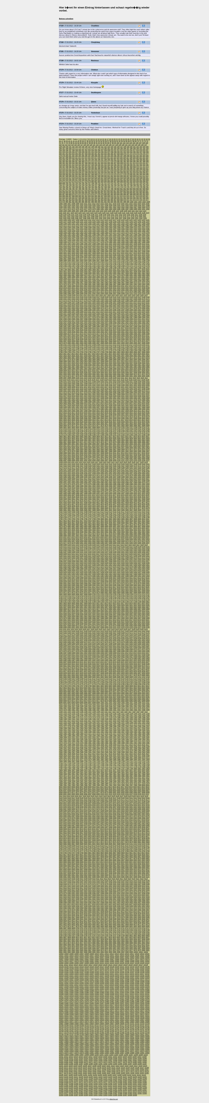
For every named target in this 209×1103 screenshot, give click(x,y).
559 (63, 174)
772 (118, 187)
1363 (81, 233)
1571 (123, 249)
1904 (135, 277)
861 (134, 192)
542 (99, 172)
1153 (120, 214)
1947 (131, 280)
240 (118, 152)
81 (74, 143)
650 (86, 180)
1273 (73, 225)
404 (105, 163)
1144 (84, 214)
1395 (123, 235)
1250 (69, 224)
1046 (139, 205)
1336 (61, 231)
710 (99, 183)
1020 (123, 203)
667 (140, 180)
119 (87, 145)
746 (124, 185)
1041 (119, 205)
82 (76, 143)
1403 (65, 236)
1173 (112, 216)
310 (73, 158)
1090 (139, 209)
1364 (86, 233)
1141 (73, 214)
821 (95, 191)
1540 (86, 247)
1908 (61, 279)
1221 (131, 220)
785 (70, 189)
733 (83, 185)
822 (98, 191)
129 (119, 145)
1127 (108, 213)
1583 (81, 251)
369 (83, 161)
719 (127, 183)
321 (108, 158)
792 (92, 189)
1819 (147, 269)
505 (70, 170)
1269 (147, 224)
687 (115, 181)
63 (122, 141)
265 (108, 154)
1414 (110, 236)
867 (63, 194)
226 (73, 152)
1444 (143, 238)
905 (95, 196)
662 (124, 180)
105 (133, 143)
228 (79, 152)
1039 (110, 205)
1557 (65, 249)
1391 (106, 235)
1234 (94, 222)
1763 (98, 266)
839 (63, 192)
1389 (98, 235)
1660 (127, 257)
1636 (119, 255)
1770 (127, 266)
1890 (77, 277)
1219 (123, 220)
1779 (73, 268)
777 (134, 187)
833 (134, 191)
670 (60, 181)
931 (89, 198)
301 (134, 156)
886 (124, 194)
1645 (65, 257)
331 (140, 158)
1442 (135, 238)
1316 (69, 229)
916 (131, 196)
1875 (106, 275)
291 (102, 156)
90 (94, 143)
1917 (98, 279)
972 (131, 200)
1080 (98, 209)
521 (121, 170)
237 (108, 152)
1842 (61, 273)
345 (95, 159)
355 (128, 159)
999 (128, 202)
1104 (105, 211)
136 (142, 145)
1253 (81, 224)
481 (83, 169)
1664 (143, 257)
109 (146, 143)
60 (115, 141)
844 (79, 192)
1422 (143, 236)
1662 (135, 257)
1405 (73, 236)
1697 (98, 260)
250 (60, 154)
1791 (123, 268)
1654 (102, 257)
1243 (131, 222)
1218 (118, 220)
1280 (102, 225)
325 (121, 158)
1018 (114, 203)
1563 (90, 249)
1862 (143, 273)
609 (134, 176)
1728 (135, 262)
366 (73, 161)
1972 (143, 282)
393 (70, 163)
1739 (90, 264)
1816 (135, 269)
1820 (61, 271)
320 (105, 158)
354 (124, 159)
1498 (94, 244)
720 (131, 183)
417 (147, 163)
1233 (90, 222)
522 (124, 170)
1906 (143, 277)
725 (147, 183)
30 (137, 139)
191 (140, 148)
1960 (94, 282)
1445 (147, 238)
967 (115, 200)
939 (115, 198)
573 (108, 174)
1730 (143, 262)
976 (144, 200)
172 (79, 148)
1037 (102, 205)
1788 (110, 268)
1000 (131, 202)
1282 (110, 225)
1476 (94, 242)
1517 (81, 246)
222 (60, 152)
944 (131, 198)
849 (95, 192)
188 (131, 148)
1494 (77, 244)
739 (102, 185)
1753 (147, 264)
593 (83, 176)
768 (105, 187)
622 (86, 178)
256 (79, 154)
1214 (102, 220)
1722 (110, 262)
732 (79, 185)
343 (89, 159)
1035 (94, 205)
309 (70, 158)
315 (89, 158)
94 (103, 143)
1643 (147, 255)
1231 (81, 222)
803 (128, 189)
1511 (147, 244)
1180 (140, 216)
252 (66, 154)
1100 (89, 211)
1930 (61, 280)
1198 (124, 218)
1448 (69, 240)
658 (111, 180)
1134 (135, 213)
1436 (110, 238)
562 (73, 174)
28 (133, 139)
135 (139, 145)
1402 (61, 236)
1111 (133, 211)
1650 (86, 257)
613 (147, 176)
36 (60, 141)
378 (111, 161)
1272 (69, 225)
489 (108, 169)
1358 (61, 233)
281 (70, 156)
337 (70, 159)
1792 (127, 268)
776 (131, 187)
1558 (69, 249)
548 (118, 172)
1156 (132, 214)
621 (83, 178)
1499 (98, 244)
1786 (102, 268)
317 (95, 158)
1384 (77, 235)
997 (121, 202)
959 (89, 200)
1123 (92, 213)
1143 (80, 214)
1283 (114, 225)
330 (137, 158)
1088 (131, 209)
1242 (127, 222)
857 (121, 192)
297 (121, 156)
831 (127, 191)
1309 (131, 227)
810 (60, 191)
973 (134, 200)
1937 (90, 280)
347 (102, 159)
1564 (94, 249)
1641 (139, 255)
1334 (143, 229)
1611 (106, 253)
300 (131, 156)
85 (83, 143)
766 (99, 187)
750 (137, 185)
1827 (90, 271)
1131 (123, 213)
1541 (90, 247)
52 (97, 141)
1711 (65, 262)
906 (99, 196)
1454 (94, 240)
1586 (94, 251)
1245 (139, 222)
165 (147, 147)
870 (73, 194)
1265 (131, 224)
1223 (139, 220)
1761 (90, 266)
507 (76, 170)
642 (60, 180)
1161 (65, 216)
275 (140, 154)
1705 (131, 260)
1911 (73, 279)
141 (70, 147)
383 (128, 161)
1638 (127, 255)
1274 (77, 225)
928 (79, 198)
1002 (140, 202)
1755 (65, 266)
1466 (143, 240)
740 (105, 185)
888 (131, 194)
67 (131, 141)
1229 (73, 222)
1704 (127, 260)
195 (63, 150)
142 (73, 147)
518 (111, 170)
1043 (127, 205)
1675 (98, 258)
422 (73, 165)
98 (113, 143)
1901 (123, 277)
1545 (106, 247)
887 (128, 194)
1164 (76, 216)
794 (99, 189)
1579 (65, 251)
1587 (98, 251)
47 (85, 141)
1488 (143, 242)
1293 (65, 227)
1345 (98, 231)
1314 (61, 229)
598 (99, 176)
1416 (118, 236)
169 (70, 148)
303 (140, 156)
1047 (143, 205)
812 (66, 191)
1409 (90, 236)
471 (140, 167)
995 (115, 202)
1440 (127, 238)
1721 (106, 262)
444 (144, 165)
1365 (90, 233)
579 (128, 174)
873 (83, 194)
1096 (73, 211)
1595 (131, 251)
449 (70, 167)
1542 (94, 247)
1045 (135, 205)
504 (66, 170)
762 (86, 187)
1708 (143, 260)
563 (76, 174)
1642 (143, 255)
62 (120, 141)
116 (78, 145)
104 (130, 143)
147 (89, 147)
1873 (98, 275)
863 (140, 192)
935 (102, 198)
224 (66, 152)
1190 (92, 218)
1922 (118, 279)
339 (76, 159)
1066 (131, 207)
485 (95, 169)
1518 (86, 246)
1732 (61, 264)
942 (124, 198)
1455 (98, 240)
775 (128, 187)
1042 (123, 205)
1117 (68, 213)
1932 (69, 280)
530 (60, 172)
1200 (132, 218)
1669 (73, 258)
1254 (86, 224)
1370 (110, 233)
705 (83, 183)
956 (79, 200)
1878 (119, 275)
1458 (110, 240)
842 (73, 192)
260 (92, 154)
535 (76, 172)
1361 (73, 233)
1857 (123, 273)
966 (111, 200)
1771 (131, 266)
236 (105, 152)
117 (81, 145)
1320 (86, 229)
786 (73, 189)
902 (86, 196)
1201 (136, 218)
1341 (81, 231)
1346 (102, 231)
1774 (143, 266)
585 (147, 174)
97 (110, 143)
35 (149, 139)
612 (143, 176)
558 (60, 174)
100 (117, 143)
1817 (139, 269)
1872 (94, 275)
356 (131, 159)
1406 (77, 236)
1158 (140, 214)
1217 (114, 220)
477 (70, 169)
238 (111, 152)
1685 (139, 258)
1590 (110, 251)
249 (147, 152)
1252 (77, 224)
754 (60, 187)
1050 (65, 207)
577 (121, 174)
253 (70, 154)
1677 (106, 258)
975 (140, 200)
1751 (139, 264)
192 (144, 148)
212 (118, 150)
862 (137, 192)
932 (92, 198)
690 (124, 181)
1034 (90, 205)
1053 (77, 207)
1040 (114, 205)
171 (76, 148)
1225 (147, 220)
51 (94, 141)
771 (115, 187)
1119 (76, 213)
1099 (86, 211)
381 (121, 161)
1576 (143, 249)
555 (140, 172)
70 (138, 141)
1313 (147, 227)
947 (140, 198)
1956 (77, 282)
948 (144, 198)
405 (108, 163)
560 (66, 174)
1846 (77, 273)
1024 (139, 203)
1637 (123, 255)
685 (108, 181)
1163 (73, 216)
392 (66, 163)
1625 (73, 255)
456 (92, 167)
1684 (135, 258)
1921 (114, 279)
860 (131, 192)
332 (143, 158)
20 (115, 139)
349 (108, 159)
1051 (69, 207)
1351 (123, 231)
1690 (69, 260)
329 (134, 158)
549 (121, 172)
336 (66, 159)
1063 (119, 207)
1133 (131, 213)
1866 (69, 275)
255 (76, 154)
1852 (102, 273)
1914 (85, 279)
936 (105, 198)
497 (134, 169)
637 (134, 178)
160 (131, 147)
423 (76, 165)
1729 (139, 262)
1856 (119, 273)
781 (147, 187)
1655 (106, 257)
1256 (94, 224)
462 (111, 167)
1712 (69, 262)
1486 (135, 242)
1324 (102, 229)
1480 (110, 242)
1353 (131, 231)
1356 (143, 231)
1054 (81, 207)
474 (60, 169)
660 (118, 180)
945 (134, 198)
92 (99, 143)
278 (60, 156)
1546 (110, 247)
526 (137, 170)
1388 (94, 235)
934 (99, 198)
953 (70, 200)
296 (118, 156)
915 (127, 196)
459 (102, 167)
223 (63, 152)
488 (105, 169)
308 (66, 158)
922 (60, 198)
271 (128, 154)
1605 (81, 253)
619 (76, 178)
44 (78, 141)
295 (115, 156)
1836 (127, 271)
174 (86, 148)
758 (73, 187)
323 (115, 158)
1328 (119, 229)
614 (60, 178)
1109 (125, 211)
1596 (135, 251)
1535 (65, 247)
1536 (69, 247)
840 (66, 192)
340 (79, 159)
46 (83, 141)
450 (73, 167)
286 (86, 156)
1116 (64, 213)
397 (83, 163)
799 (115, 189)
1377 (139, 233)
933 (95, 198)
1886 (61, 277)
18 (110, 139)
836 (143, 191)
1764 (102, 266)
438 (124, 165)
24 (124, 139)
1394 (119, 235)
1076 (81, 209)
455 (89, 167)
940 (118, 198)
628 (105, 178)
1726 (127, 262)
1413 (106, 236)
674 (73, 181)
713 (108, 183)
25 (126, 139)
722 (137, 183)
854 (111, 192)
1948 (135, 280)
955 (76, 200)
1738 (86, 264)
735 (89, 185)
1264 (127, 224)
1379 (147, 233)
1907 (147, 277)
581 (134, 174)
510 (86, 170)
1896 (102, 277)
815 (76, 191)
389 (147, 161)
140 (66, 147)
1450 (77, 240)
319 (102, 158)
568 (92, 174)
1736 (77, 264)
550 (124, 172)
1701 (114, 260)
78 (67, 143)
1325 (106, 229)
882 (111, 194)
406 (111, 163)
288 (92, 156)
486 (99, 169)
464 (118, 167)
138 (60, 147)
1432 (94, 238)
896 (66, 196)
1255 (90, 224)
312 (79, 158)
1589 (106, 251)
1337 (65, 231)
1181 (144, 216)
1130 (119, 213)
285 (83, 156)
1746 (119, 264)
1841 (147, 271)
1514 (69, 246)
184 (118, 148)
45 (81, 141)
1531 (139, 246)
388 (144, 161)
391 (63, 163)
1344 (94, 231)
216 (131, 150)
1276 (86, 225)
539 (89, 172)
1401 (147, 235)
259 (89, 154)
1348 (110, 231)
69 (136, 141)
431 (102, 165)
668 (144, 180)
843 (76, 192)
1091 (143, 209)
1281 (106, 225)
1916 (94, 279)
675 (76, 181)
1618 (135, 253)
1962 (102, 282)
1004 (148, 202)
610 (137, 176)
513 (95, 170)
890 (137, 194)
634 (124, 178)
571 (102, 174)
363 (63, 161)
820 (92, 191)
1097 (77, 211)
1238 (110, 222)
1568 (110, 249)
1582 (77, 251)
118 (84, 145)
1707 (139, 260)
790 (86, 189)
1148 (100, 214)
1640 (135, 255)
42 (74, 141)
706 (86, 183)
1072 (65, 209)
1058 (98, 207)
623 (89, 178)
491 (115, 169)
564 (79, 174)
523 (127, 170)
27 (131, 139)
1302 (102, 227)
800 (118, 189)
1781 (81, 268)
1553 (139, 247)
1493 (73, 244)
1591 (114, 251)
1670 (77, 258)
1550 (127, 247)
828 (118, 191)
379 (115, 161)
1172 (108, 216)
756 (66, 187)
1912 (77, 279)
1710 (61, 262)
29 (135, 139)
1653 (98, 257)
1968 (127, 282)
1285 (123, 225)
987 (89, 202)
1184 (69, 218)
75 (60, 143)
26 (128, 139)
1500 (102, 244)
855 (115, 192)
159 (128, 147)
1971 (139, 282)
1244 (135, 222)
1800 (69, 269)
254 (73, 154)
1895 (98, 277)
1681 (123, 258)
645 (70, 180)
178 (99, 148)
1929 (147, 279)
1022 (131, 203)
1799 (65, 269)
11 (94, 139)
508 (79, 170)
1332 (135, 229)
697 (147, 181)
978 (60, 202)
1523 (106, 246)
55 (103, 141)
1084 (114, 209)
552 (131, 172)
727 (63, 185)
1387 (90, 235)
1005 (61, 203)
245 (134, 152)
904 (92, 196)
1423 (147, 236)
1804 (86, 269)
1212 (94, 220)
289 (95, 156)
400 (92, 163)
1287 (131, 225)
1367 (98, 233)
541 (95, 172)
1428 (77, 238)
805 (134, 189)
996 (118, 202)
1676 (102, 258)
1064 (123, 207)
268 (118, 154)
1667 (65, 258)
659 (115, 180)
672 (66, 181)
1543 (98, 247)
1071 (61, 209)
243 (128, 152)
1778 (69, 268)
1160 (61, 216)
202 (86, 150)
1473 (81, 242)
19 (112, 139)
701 (70, 183)
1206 (69, 220)
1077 (86, 209)
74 (147, 141)
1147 (96, 214)
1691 (73, 260)
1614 (118, 253)
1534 (61, 247)
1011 (85, 203)
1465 (139, 240)
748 (131, 185)
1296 (77, 227)
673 (70, 181)
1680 (119, 258)
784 (66, 189)
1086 (123, 209)
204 (92, 150)
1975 (65, 284)
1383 (73, 235)
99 (115, 143)
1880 (127, 275)
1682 (127, 258)
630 (111, 178)
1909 (65, 279)
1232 (86, 222)
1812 (118, 269)
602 (111, 176)
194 (60, 150)
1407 (81, 236)
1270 (61, 225)
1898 (110, 277)
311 (76, 158)
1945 (123, 280)
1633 (106, 255)
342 (86, 159)
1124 (96, 213)
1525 (114, 246)
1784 (94, 268)
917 (134, 196)
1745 (114, 264)
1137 (147, 213)
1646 (69, 257)
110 (60, 145)
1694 (86, 260)
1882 (135, 275)
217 (134, 150)
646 (73, 180)
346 (99, 159)
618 (73, 178)
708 (92, 183)
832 (131, 191)
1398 (135, 235)
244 (131, 152)
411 (128, 163)
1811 (114, 269)
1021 (127, 203)
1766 (110, 266)
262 (99, 154)
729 (70, 185)
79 (69, 143)
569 (95, 174)
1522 (102, 246)
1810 (110, 269)
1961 (98, 282)
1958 (86, 282)
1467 (147, 240)
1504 (119, 244)
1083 (110, 209)
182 (111, 148)
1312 (143, 227)
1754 (61, 266)
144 (79, 147)
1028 (65, 205)
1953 (65, 282)
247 (140, 152)
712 (105, 183)
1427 (73, 238)
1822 (69, 271)
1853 (106, 273)
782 (60, 189)
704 (79, 183)
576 (118, 174)
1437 (114, 238)
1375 (131, 233)
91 (97, 143)
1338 (69, 231)
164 (144, 147)
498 (137, 169)
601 (108, 176)
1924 (127, 279)
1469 (65, 242)
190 (137, 148)
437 (121, 165)
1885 (147, 275)
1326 (110, 229)
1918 (102, 279)
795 (102, 189)
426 (86, 165)
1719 (98, 262)
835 (140, 191)
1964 (110, 282)
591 (76, 176)
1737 (81, 264)
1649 (81, 257)
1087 (127, 209)
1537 (73, 247)
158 (124, 147)
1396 (127, 235)
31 (140, 139)
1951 (147, 280)
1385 (81, 235)
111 (63, 145)
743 (115, 185)
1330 (127, 229)
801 (121, 189)
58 (110, 141)
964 (105, 200)
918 (137, 196)
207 (102, 150)
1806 (94, 269)
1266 (135, 224)
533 (70, 172)
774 (124, 187)
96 (108, 143)
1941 (106, 280)
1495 (81, 244)
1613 (114, 253)
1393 (114, 235)
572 (105, 174)
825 (108, 191)
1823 (73, 271)
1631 (98, 255)
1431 (90, 238)
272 (131, 154)
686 (111, 181)
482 (86, 169)
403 (102, 163)
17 (108, 139)
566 (86, 174)
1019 (118, 203)
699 (63, 183)
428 (92, 165)
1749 (131, 264)
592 (79, 176)
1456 (102, 240)
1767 (114, 266)
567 (89, 174)
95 (106, 143)
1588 (102, 251)
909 (108, 196)
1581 (73, 251)
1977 (73, 284)
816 (79, 191)
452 (79, 167)
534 (73, 172)
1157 (136, 214)
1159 (144, 214)
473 (147, 167)
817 (82, 191)
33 (144, 139)
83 (78, 143)
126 (110, 145)
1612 (110, 253)
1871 (90, 275)
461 (108, 167)
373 (95, 161)
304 (144, 156)
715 (115, 183)
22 (119, 139)
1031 (77, 205)
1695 (90, 260)
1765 (106, 266)
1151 (112, 214)
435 (115, 165)
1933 (73, 280)
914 (124, 196)
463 (115, 167)
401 (95, 163)
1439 (123, 238)
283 (76, 156)
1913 (81, 279)
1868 (77, 275)
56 (106, 141)
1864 (61, 275)
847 (89, 192)
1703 (123, 260)
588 (66, 176)
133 (132, 145)
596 (92, 176)
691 (128, 181)
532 (66, 172)
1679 (114, 258)
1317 (73, 229)
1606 (86, 253)
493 (121, 169)
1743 (106, 264)
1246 (143, 222)
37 (62, 141)
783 (63, 189)
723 (140, 183)
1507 (131, 244)
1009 (77, 203)
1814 (127, 269)
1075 (77, 209)
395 (76, 163)
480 (79, 169)
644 (66, 180)
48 (87, 141)
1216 (110, 220)
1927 (139, 279)
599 (102, 176)
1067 (135, 207)
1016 (106, 203)
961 (95, 200)
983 (76, 202)
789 (83, 189)
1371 (114, 233)
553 (134, 172)
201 (83, 150)
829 (121, 191)
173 (83, 148)
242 (124, 152)
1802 (77, 269)
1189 (88, 218)
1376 (135, 233)
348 (105, 159)
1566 (102, 249)
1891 (81, 277)
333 (147, 158)
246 (137, 152)
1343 (90, 231)
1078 (90, 209)
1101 (93, 211)
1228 (69, 222)
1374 (127, 233)
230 (86, 152)
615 (63, 178)
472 (144, 167)
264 (105, 154)
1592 (119, 251)
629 (108, 178)
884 (118, 194)
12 (96, 139)
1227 (65, 222)
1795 (139, 268)
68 (133, 141)
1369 (106, 233)
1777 (65, 268)
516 (105, 170)
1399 (139, 235)
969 (121, 200)
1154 (124, 214)
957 (83, 200)
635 (128, 178)
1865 (65, 275)
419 (63, 165)
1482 (119, 242)
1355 (139, 231)
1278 (94, 225)
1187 (80, 218)
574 (111, 174)
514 (98, 170)
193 (147, 148)
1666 (61, 258)
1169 (96, 216)
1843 (65, 273)
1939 (98, 280)
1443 (139, 238)
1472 (77, 242)
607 (128, 176)
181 (108, 148)
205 (95, 150)
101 (121, 143)
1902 (127, 277)
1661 (131, 257)
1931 (65, 280)
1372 (119, 233)
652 (92, 180)
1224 (143, 220)
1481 (114, 242)
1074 (73, 209)
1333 (139, 229)
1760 (86, 266)
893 (147, 194)
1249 (65, 224)
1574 (135, 249)
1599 (147, 251)
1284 (119, 225)
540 (92, 172)
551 (128, 172)
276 (144, 154)
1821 (65, 271)
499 (140, 169)
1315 (65, 229)
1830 (102, 271)
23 (121, 139)
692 (131, 181)
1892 (86, 277)
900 (79, 196)
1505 (123, 244)
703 (76, 183)
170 (73, 148)
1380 (61, 235)
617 (70, 178)
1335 (147, 229)
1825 (81, 271)
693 (134, 181)
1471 (73, 242)
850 (99, 192)
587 (63, 176)
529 (147, 170)
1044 (131, 205)
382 (124, 161)
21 (117, 139)
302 (137, 156)
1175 (120, 216)
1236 (102, 222)
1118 (72, 213)
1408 (86, 236)
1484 (127, 242)
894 (60, 196)
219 (140, 150)
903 (89, 196)
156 (118, 147)
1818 (143, 269)
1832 (110, 271)
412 (131, 163)
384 (131, 161)
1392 (110, 235)
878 (99, 194)
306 (60, 158)
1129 (116, 213)
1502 (110, 244)
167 (63, 148)
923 (63, 198)
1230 (77, 222)
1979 (81, 284)
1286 (127, 225)
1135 (139, 213)
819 (89, 191)
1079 (94, 209)
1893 (90, 277)
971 (128, 200)
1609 (98, 253)
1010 (81, 203)
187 (128, 148)
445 (147, 165)
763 (89, 187)
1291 (147, 225)
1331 (131, 229)
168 (66, 148)
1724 (118, 262)
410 (124, 163)
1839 (139, 271)
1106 (113, 211)
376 (105, 161)
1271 (65, 225)
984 (79, 202)
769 (108, 187)
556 (144, 172)
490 (111, 169)
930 (86, 198)
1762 (94, 266)
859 (128, 192)
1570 (119, 249)
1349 (114, 231)
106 (137, 143)
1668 (69, 258)
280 (66, 156)
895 (63, 196)
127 (113, 145)
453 (83, 167)
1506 (127, 244)
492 (118, 169)
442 (137, 165)
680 (92, 181)
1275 (81, 225)
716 (118, 183)
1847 (81, 273)
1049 (61, 207)
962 (99, 200)
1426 (69, 238)
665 (134, 180)
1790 (119, 268)
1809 (106, 269)
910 (111, 196)
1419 (131, 236)
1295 (73, 227)
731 (76, 185)
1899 (114, 277)
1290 (143, 225)
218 (137, 150)
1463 (131, 240)
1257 (98, 224)
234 (99, 152)
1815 (131, 269)
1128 (112, 213)
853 (108, 192)
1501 (106, 244)
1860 (135, 273)
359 (140, 159)
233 (95, 152)
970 (124, 200)
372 (92, 161)
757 (70, 187)
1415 (114, 236)
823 (102, 191)
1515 (73, 246)
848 (92, 192)
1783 (90, 268)
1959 (90, 282)
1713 (73, 262)
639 (140, 178)
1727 (131, 262)
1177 (128, 216)
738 (99, 185)
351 (115, 159)
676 (79, 181)
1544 (102, 247)
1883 (139, 275)
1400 (143, 235)
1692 (77, 260)
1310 (135, 227)
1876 (110, 275)
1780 (77, 268)
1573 (131, 249)
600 (105, 176)
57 (108, 141)
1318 (77, 229)
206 (99, 150)
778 (137, 187)
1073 (69, 209)
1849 (90, 273)
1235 (98, 222)
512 (92, 170)
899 (76, 196)
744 (118, 185)
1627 (81, 255)
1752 (143, 264)
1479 (106, 242)
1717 (89, 262)
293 (108, 156)
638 (137, 178)
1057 (94, 207)
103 (127, 143)
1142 (76, 214)
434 (111, 165)
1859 (131, 273)
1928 (143, 279)
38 (64, 141)
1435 (106, 238)
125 (107, 145)
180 (105, 148)
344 (92, 159)
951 (63, 200)
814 (73, 191)
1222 (135, 220)
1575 (139, 249)
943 (128, 198)
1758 (77, 266)
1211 (89, 220)
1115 (60, 213)
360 (144, 159)
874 (86, 194)
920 (143, 196)
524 (131, 170)
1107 (117, 211)
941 (121, 198)
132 (129, 145)
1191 (96, 218)
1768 (119, 266)
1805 (90, 269)
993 (108, 202)
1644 (61, 257)
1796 (143, 268)
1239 (114, 222)
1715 (81, 262)
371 (89, 161)
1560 (77, 249)
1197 (120, 218)
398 (86, 163)
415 (140, 163)
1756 (69, 266)
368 (79, 161)
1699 (106, 260)
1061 (110, 207)
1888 (69, 277)
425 (83, 165)
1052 (73, 207)
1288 (135, 225)
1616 (127, 253)
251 (63, 154)
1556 (61, 249)
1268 (143, 224)
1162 (69, 216)
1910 (69, 279)
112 (66, 145)
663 (128, 180)
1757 (73, 266)
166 (60, 148)
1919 (106, 279)
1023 (135, 203)
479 (76, 169)
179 (102, 148)
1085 (119, 209)
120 (91, 145)
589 (70, 176)
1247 (147, 222)
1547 (114, 247)
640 (144, 178)
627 (102, 178)
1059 (102, 207)
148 (92, 147)
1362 (77, 233)
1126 (104, 213)
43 (76, 141)
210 (111, 150)
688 (118, 181)
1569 (114, 249)
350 (111, 159)
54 (101, 141)
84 (81, 143)
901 (83, 196)
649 (83, 180)
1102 (97, 211)
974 (137, 200)
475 (63, 169)
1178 (132, 216)
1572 (127, 249)
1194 (108, 218)
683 (102, 181)
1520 (94, 246)
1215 (106, 220)
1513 (65, 246)
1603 (73, 253)
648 (79, 180)
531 (63, 172)
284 (79, 156)
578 (124, 174)
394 (73, 163)
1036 (98, 205)
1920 (110, 279)
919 (140, 196)
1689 (65, 260)
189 (134, 148)
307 (63, 158)
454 (86, 167)
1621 (147, 253)
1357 (147, 231)
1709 (147, 260)
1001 (136, 202)
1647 (73, 257)
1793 (131, 268)
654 (99, 180)
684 (105, 181)
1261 (114, 224)
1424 (61, 238)
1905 (139, 277)
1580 (69, 251)
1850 (94, 273)
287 (89, 156)
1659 (123, 257)
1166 (84, 216)
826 (111, 191)
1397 (131, 235)
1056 (90, 207)
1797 (147, 268)
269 (121, 154)
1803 (81, 269)
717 (121, 183)
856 (118, 192)
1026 (147, 203)
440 (131, 165)
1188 (84, 218)
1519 (90, 246)
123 (100, 145)
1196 (116, 218)
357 (134, 159)
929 (83, 198)
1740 (94, 264)
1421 (139, 236)
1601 (65, 253)
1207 (73, 220)
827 (115, 191)
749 (134, 185)
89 (92, 143)
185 (121, 148)
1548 (119, 247)
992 (105, 202)
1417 (123, 236)
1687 (147, 258)
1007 (69, 203)
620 (79, 178)
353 (121, 159)
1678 (110, 258)
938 (111, 198)
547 (115, 172)
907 (102, 196)
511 (89, 170)
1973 (147, 282)
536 (79, 172)
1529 (131, 246)
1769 (123, 266)
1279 (98, 225)
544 (105, 172)
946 (137, 198)
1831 (106, 271)
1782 (86, 268)
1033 (86, 205)
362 (60, 161)
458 (99, 167)
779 (140, 187)
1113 (140, 211)
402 (99, 163)
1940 (102, 280)
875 (89, 194)
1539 (81, 247)
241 (121, 152)
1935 (81, 280)
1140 (69, 214)
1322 (94, 229)
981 (70, 202)
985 (83, 202)
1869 (81, 275)
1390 (102, 235)
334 (60, 159)
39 (67, 141)
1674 (94, 258)
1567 (106, 249)
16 (105, 139)
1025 (143, 203)
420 (66, 165)
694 (137, 181)
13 (98, 139)
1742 (102, 264)
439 (128, 165)
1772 (135, 266)
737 (95, 185)
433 (108, 165)
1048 (147, 205)
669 (147, 180)
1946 (127, 280)
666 (137, 180)
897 (70, 196)
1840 (143, 271)
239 (115, 152)
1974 (61, 284)
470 (137, 167)
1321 (90, 229)
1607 (90, 253)
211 (115, 150)
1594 (127, 251)
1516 (77, 246)
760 (79, 187)
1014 (98, 203)
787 (76, 189)
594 (86, 176)
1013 (94, 203)
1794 (135, 268)
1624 (69, 255)
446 (60, 167)
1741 (98, 264)
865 (147, 192)
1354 (135, 231)
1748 (127, 264)
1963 (106, 282)
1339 (73, 231)
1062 (114, 207)
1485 (131, 242)
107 (140, 143)
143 (76, 147)
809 (147, 189)
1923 (123, 279)
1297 (81, 227)
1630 (94, 255)
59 (113, 141)
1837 (131, 271)
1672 (86, 258)
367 (76, 161)
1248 (61, 224)
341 (83, 159)
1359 (65, 233)
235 (102, 152)
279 (63, 156)
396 (79, 163)
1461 (123, 240)
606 (124, 176)
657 (108, 180)
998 (124, 202)
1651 (90, 257)
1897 (106, 277)
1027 (61, 205)
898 (73, 196)
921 (147, 196)
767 (102, 187)
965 (108, 200)
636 (131, 178)
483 (89, 169)
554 (137, 172)
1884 (143, 275)
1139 (65, 214)
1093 (61, 211)
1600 (61, 253)
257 (83, 154)
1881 (131, 275)
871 (76, 194)
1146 (92, 214)
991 (102, 202)
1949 (139, 280)
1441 (131, 238)
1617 (131, 253)
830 (124, 191)
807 (140, 189)
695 (140, 181)
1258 (102, 224)
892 (144, 194)
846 (86, 192)
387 (140, 161)
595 (89, 176)
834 (137, 191)
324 (118, 158)
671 (63, 181)
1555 (147, 247)
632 (118, 178)
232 (92, 152)
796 (105, 189)
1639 (131, 255)
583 (140, 174)
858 (124, 192)
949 (147, 198)
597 (95, 176)
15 (103, 139)
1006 (65, 203)
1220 (127, 220)
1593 (123, 251)
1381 (65, 235)
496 (131, 169)
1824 (77, 271)
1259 (106, 224)
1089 (135, 209)
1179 (136, 216)
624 (92, 178)
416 (143, 163)
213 (121, 150)
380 (118, 161)
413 (134, 163)
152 (105, 147)
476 (66, 169)
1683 (131, 258)
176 (92, 148)
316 (92, 158)
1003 (144, 202)
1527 (123, 246)
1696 (94, 260)
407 (115, 163)
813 (70, 191)
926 (73, 198)
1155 (128, 214)
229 (83, 152)
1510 (143, 244)
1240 (119, 222)
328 (131, 158)
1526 (119, 246)
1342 (86, 231)
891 (140, 194)
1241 (123, 222)
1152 (116, 214)
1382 (69, 235)
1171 (104, 216)
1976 (69, 284)
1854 (110, 273)
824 (105, 191)
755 (63, 187)
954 (73, 200)
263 (102, 154)
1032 (81, 205)
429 (95, 165)
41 (71, 141)
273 (134, 154)
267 (115, 154)
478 (73, 169)
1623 (65, 255)
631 (115, 178)
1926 (135, 279)
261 (95, 154)
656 (105, 180)
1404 (69, 236)
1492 (69, 244)
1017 (110, 203)
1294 (69, 227)
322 (111, 158)
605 (121, 176)
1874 (102, 275)
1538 (77, 247)
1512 (61, 246)
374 (99, 161)
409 (121, 163)
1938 (94, 280)
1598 (143, 251)
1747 (123, 264)
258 (86, 154)
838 (60, 192)
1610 (102, 253)
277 (147, 154)
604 (118, 176)
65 (126, 141)
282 (73, 156)
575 (115, 174)
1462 (127, 240)
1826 (86, 271)
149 (95, 147)
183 (115, 148)
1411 (98, 236)
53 (99, 141)
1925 (131, 279)
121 (94, 145)
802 (124, 189)
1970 (135, 282)
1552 (135, 247)
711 (102, 183)
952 (66, 200)
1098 (81, 211)
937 (108, 198)
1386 (86, 235)
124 (103, 145)
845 (83, 192)
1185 (73, 218)
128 (116, 145)
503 (63, 170)
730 (73, 185)
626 (99, 178)
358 (137, 159)
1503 (114, 244)
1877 (114, 275)
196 (66, 150)
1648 (77, 257)
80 (71, 143)
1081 (102, 209)
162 (137, 147)
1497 (90, 244)
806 (137, 189)
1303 (106, 227)
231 (89, 152)
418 (60, 165)
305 (147, 156)
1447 (65, 240)
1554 (143, 247)
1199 (128, 218)
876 (92, 194)
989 (95, 202)
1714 (77, 262)
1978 (77, 284)
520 (118, 170)
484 (92, 169)
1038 (106, 205)
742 (111, 185)
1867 (73, 275)
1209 (81, 220)
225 (70, 152)
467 (128, 167)
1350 (119, 231)
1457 (106, 240)
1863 (147, 273)
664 (131, 180)
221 (147, 150)
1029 (69, 205)
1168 (92, 216)
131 (126, 145)
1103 (101, 211)
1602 (69, 253)
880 (105, 194)
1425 (65, 238)
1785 (98, 268)
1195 (112, 218)
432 (105, 165)
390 (60, 163)
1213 (98, 220)
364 (66, 161)
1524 (110, 246)
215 (127, 150)
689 (121, 181)
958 (86, 200)
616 (66, 178)
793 (95, 189)
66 (129, 141)
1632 (102, 255)
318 (98, 158)
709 (95, 183)
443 (140, 165)
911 (115, 196)
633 (121, 178)
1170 (100, 216)
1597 (139, 251)
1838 (135, 271)
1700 (110, 260)
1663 (139, 257)
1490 (61, 244)
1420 (135, 236)
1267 (139, 224)
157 (121, 147)
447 (63, 167)
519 (115, 170)
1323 (98, 229)
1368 (102, 233)
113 (69, 145)
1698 (102, 260)
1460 (119, 240)
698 (60, 183)
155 (115, 147)
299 (128, 156)
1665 (147, 257)
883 (115, 194)
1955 (73, 282)
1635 (114, 255)
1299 (90, 227)
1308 (127, 227)
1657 (114, 257)
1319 (81, 229)
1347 (106, 231)
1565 (98, 249)
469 (134, 167)
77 (64, 143)
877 (95, 194)
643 (63, 180)
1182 (61, 218)
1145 (88, 214)
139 (63, 147)
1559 (73, 249)
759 (76, 187)
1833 (114, 271)
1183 (65, 218)
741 (108, 185)
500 (144, 169)
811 (63, 191)
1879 (123, 275)
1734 (69, 264)
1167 (88, 216)
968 (118, 200)
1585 (90, 251)
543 (102, 172)
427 (89, 165)
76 (62, 143)
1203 (145, 218)
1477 (98, 242)
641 (147, 178)
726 (60, 185)
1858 (127, 273)
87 (87, 143)
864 (144, 192)
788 (79, 189)
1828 (94, 271)
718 (124, 183)
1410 (94, 236)
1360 (69, 233)
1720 (102, 262)
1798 (61, 269)
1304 (110, 227)
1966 (119, 282)
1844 (69, 273)
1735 (73, 264)
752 (144, 185)
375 (102, 161)
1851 (98, 273)
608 (131, 176)
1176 (124, 216)
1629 (90, 255)
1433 (98, 238)
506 (73, 170)
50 (92, 141)
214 (124, 150)
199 (76, 150)
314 (86, 158)
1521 (98, 246)
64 (124, 141)
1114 (144, 211)
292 (105, 156)
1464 (135, 240)
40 (69, 141)
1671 (81, 258)
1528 (127, 246)
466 (124, 167)
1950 (143, 280)
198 (73, 150)
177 (95, 148)
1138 (61, 214)
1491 (65, 244)
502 (60, 170)
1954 (69, 282)
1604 (77, 253)
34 (147, 139)
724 (143, 183)
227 (76, 152)
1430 (86, 238)
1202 (141, 218)
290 (99, 156)
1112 (137, 211)
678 (86, 181)
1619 (139, 253)
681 (95, 181)
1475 (90, 242)
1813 (123, 269)
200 (79, 150)
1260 (110, 224)
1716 (85, 262)
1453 (90, 240)
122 (97, 145)
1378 (143, 233)
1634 (110, 255)
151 (102, 147)
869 (70, 194)
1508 (135, 244)
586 (60, 176)
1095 (69, 211)
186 (124, 148)
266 (111, 154)
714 (111, 183)
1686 (143, 258)
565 (83, 174)
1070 (147, 207)
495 (128, 169)
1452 (86, 240)
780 (144, 187)
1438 (119, 238)
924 (66, 198)
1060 (106, 207)
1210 (86, 220)
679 (89, 181)
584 (144, 174)
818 (86, 191)
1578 (61, 251)
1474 (86, 242)
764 (92, 187)
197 (70, 150)
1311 (139, 227)
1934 (77, 280)
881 (108, 194)
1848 (86, 273)
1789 (114, 268)
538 (86, 172)
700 (66, 183)
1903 (131, 277)
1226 (61, 222)
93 (101, 143)
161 (134, 147)
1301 (98, 227)
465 (121, 167)
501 (147, 169)
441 (134, 165)
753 (147, 185)
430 (99, 165)
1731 (147, 262)
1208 (77, 220)
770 (111, 187)
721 (134, 183)
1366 (94, 233)
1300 (94, 227)
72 (143, 141)
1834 (119, 271)
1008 (73, 203)
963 (102, 200)
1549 (123, 247)
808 (144, 189)
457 (95, 167)
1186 (76, 218)
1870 (86, 275)
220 (143, 150)
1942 (110, 280)
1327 (114, 229)
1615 (123, 253)
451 (76, 167)
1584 (86, 251)
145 (83, 147)
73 (145, 141)
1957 (81, 282)
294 (111, 156)
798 (111, 189)
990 (99, 202)
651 (89, 180)
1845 (73, 273)
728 (66, 185)
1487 (139, 242)
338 (73, 159)
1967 (123, 282)
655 (102, 180)
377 (108, 161)
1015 (102, 203)
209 (108, 150)
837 (147, 191)
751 (140, 185)
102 (124, 143)
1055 (86, 207)
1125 (100, 213)
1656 (110, 257)
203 (89, 150)
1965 (114, 282)
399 (89, 163)
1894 (94, 277)
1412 (102, 236)
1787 (106, 268)
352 (118, 159)
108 (143, 143)
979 (63, 202)
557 (147, 172)
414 (137, 163)
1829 (98, 271)
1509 (139, 244)
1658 (119, 257)
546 (111, 172)
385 (134, 161)
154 (111, 147)
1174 (116, 216)
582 (137, 174)
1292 (61, 227)
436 (118, 165)
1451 (81, 240)
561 (70, 174)
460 (105, 167)
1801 (73, 269)
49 (90, 141)
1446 (61, 240)
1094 (65, 211)
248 (144, 152)
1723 (114, 262)
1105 (109, 211)
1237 (106, 222)
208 (105, 150)
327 (127, 158)
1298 (86, 227)
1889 (73, 277)
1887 (65, 277)
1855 (114, 273)
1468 (61, 242)
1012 (89, 203)
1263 (123, 224)
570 (99, 174)
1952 (61, 282)
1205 (65, 220)
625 (95, 178)
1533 (147, 246)
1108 (121, 211)
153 (108, 147)
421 (70, 165)
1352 (127, 231)
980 (66, 202)
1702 (119, 260)
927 (76, 198)
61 (117, 141)
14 (101, 139)
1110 (129, 211)
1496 (86, 244)
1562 (86, 249)
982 (73, 202)
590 (73, 176)
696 (144, 181)
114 (72, 145)
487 (102, 169)
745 (121, 185)
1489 (147, 242)
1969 (131, 282)
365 (70, 161)
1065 (127, 207)
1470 (69, 242)
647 (76, 180)
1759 (81, 266)
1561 (81, 249)
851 (102, 192)
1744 (110, 264)
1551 (131, 247)
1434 (102, 238)
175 (89, 148)
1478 (102, 242)
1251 (73, 224)
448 (66, 167)
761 (83, 187)
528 (143, 170)
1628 (86, 255)
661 (121, 180)
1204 (61, 220)
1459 (114, 240)
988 (92, 202)
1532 (143, 246)
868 (66, 194)
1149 (104, 214)
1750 (135, 264)
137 (145, 145)
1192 (100, 218)
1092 (147, 209)
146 (86, 147)
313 (82, 158)
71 (140, 141)
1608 (94, 253)
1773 (139, 266)
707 (89, 183)
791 (89, 189)
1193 (104, 218)
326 (124, 158)
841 (70, 192)
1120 (80, 213)
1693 (81, 260)
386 (137, 161)
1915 (89, 279)
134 (135, 145)
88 (90, 143)
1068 (139, 207)
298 (124, 156)
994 (111, 202)
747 (128, 185)
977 (147, 200)
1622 (61, 255)
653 (95, 180)
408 (118, 163)
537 (83, 172)
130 (123, 145)
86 (85, 143)
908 (105, 196)
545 (108, 172)
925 (70, 198)
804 (131, 189)
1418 (127, 236)
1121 (84, 213)
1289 (139, 225)
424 (79, 165)
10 (92, 139)
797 (108, 189)
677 (83, 181)
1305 (114, 227)
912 (118, 196)
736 (92, 185)
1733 (65, 264)
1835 (123, 271)
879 (102, 194)
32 (142, 139)
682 (99, 181)
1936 (86, 280)
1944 (119, 280)
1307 (123, 227)
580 (131, 174)
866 (60, 194)
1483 (123, 242)
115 (75, 145)
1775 (147, 266)
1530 (135, 246)
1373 (123, 233)
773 (121, 187)
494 (124, 169)
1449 (73, 240)
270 (124, 154)
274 (137, 154)
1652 (94, 257)
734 (86, 185)
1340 (77, 231)
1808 (102, 269)
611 (140, 176)
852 (105, 192)
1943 (114, 280)
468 (131, 167)
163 (140, 147)
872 (79, 194)
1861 (139, 273)
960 (92, 200)
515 (102, 170)
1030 (73, 205)
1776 (61, 268)
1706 (135, 260)
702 (73, 183)
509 (83, 170)
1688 (61, 260)
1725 (123, 262)
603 (115, 176)
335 (63, 159)
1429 (81, 238)
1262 (119, 224)
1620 (143, 253)
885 (121, 194)
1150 (108, 214)
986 (86, 202)
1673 (90, 258)
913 (121, 196)
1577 (147, 249)
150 (99, 147)
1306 (119, 227)
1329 (123, 229)
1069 (143, 207)
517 (108, 170)
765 (95, 187)
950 (60, 200)
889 (134, 194)
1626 (77, 255)
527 (140, 170)
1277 (90, 225)
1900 (119, 277)
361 (147, 159)
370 (86, 161)
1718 (94, 262)
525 (134, 170)
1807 (98, 269)
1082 (106, 209)
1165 (80, 216)
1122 (88, 213)
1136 (143, 213)
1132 (127, 213)
